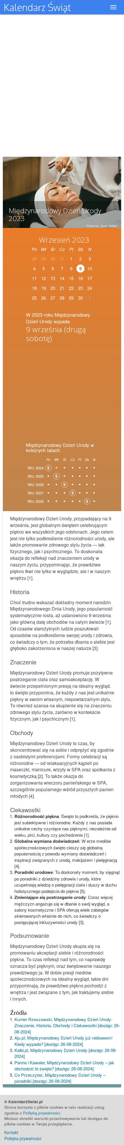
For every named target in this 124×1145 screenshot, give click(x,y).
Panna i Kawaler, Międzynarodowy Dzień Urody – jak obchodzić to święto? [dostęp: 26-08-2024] (64, 1065)
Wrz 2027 (36, 493)
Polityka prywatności (22, 1138)
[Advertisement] (62, 390)
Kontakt (11, 1132)
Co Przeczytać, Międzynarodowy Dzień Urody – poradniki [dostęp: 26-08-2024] (60, 1078)
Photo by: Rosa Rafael (102, 226)
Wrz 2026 (36, 484)
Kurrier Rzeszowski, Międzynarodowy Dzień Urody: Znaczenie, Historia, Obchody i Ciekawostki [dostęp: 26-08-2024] (67, 1025)
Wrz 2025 (36, 476)
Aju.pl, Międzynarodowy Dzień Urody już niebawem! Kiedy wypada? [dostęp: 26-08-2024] (63, 1041)
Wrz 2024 (36, 468)
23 (80, 288)
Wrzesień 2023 (64, 239)
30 (80, 298)
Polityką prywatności (41, 1113)
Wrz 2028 (36, 501)
